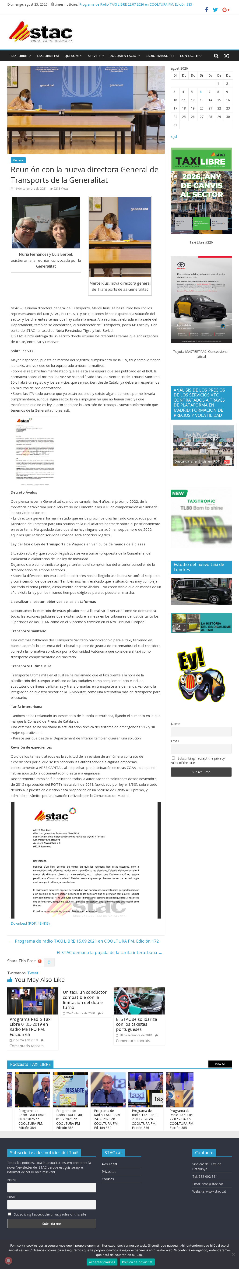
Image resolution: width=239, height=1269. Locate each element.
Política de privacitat (137, 1262)
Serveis (94, 55)
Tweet (32, 973)
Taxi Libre (18, 55)
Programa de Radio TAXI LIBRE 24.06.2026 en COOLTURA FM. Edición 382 (89, 1119)
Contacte (189, 55)
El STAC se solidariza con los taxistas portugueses (136, 1024)
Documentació (122, 55)
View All (220, 1064)
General (18, 160)
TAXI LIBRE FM (47, 55)
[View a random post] (226, 55)
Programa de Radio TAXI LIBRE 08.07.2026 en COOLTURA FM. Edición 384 (13, 1119)
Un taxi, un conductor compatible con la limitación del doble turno (85, 999)
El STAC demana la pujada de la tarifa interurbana (109, 952)
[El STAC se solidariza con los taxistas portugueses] (139, 990)
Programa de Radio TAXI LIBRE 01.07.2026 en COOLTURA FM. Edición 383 (51, 1119)
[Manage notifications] (8, 1260)
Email (175, 741)
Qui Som (71, 55)
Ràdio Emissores (159, 55)
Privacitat (109, 1171)
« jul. (174, 136)
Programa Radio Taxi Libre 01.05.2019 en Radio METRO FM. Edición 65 (31, 1026)
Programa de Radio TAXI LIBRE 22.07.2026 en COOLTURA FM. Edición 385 (164, 1119)
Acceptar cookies (102, 1262)
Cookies (108, 1179)
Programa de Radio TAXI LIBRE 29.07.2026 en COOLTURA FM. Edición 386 (127, 1119)
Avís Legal (109, 1164)
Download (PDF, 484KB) (30, 923)
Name (175, 723)
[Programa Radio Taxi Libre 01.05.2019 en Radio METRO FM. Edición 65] (33, 990)
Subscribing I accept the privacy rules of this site (198, 760)
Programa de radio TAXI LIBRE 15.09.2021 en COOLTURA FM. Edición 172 (84, 941)
